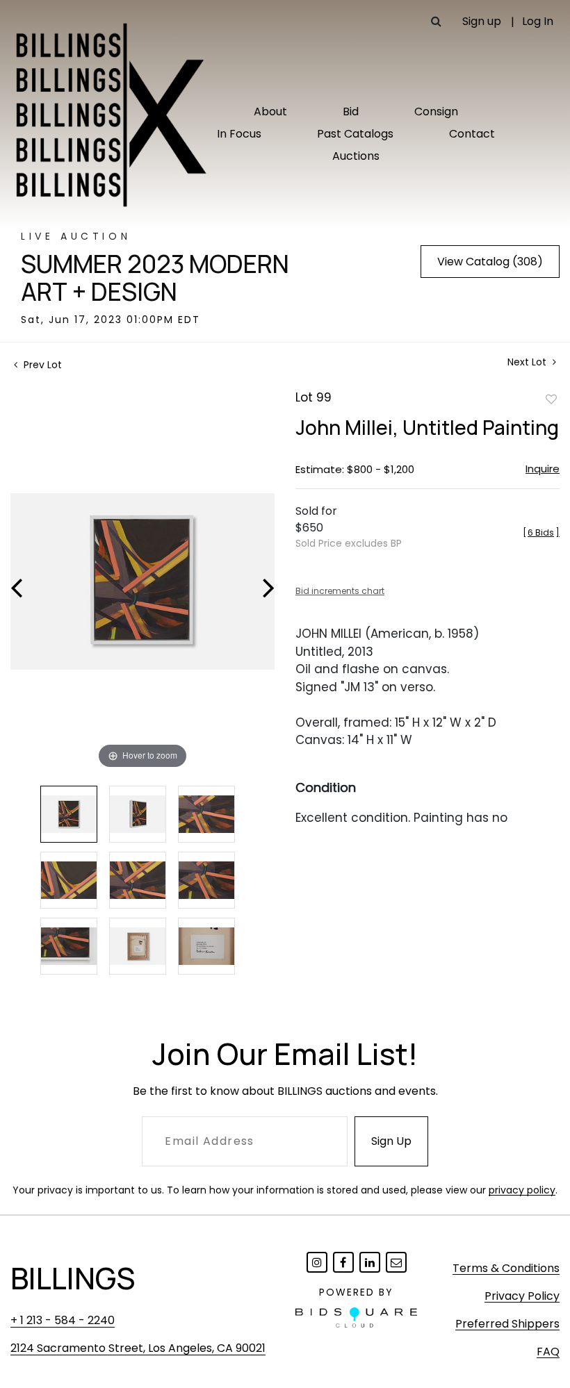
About (270, 111)
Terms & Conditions (506, 1268)
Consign (436, 111)
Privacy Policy (522, 1296)
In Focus (239, 134)
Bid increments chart (339, 591)
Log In (537, 21)
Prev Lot (41, 365)
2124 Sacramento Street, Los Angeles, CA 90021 (138, 1348)
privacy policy (522, 1190)
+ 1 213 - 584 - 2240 (62, 1320)
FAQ (548, 1352)
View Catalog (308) (490, 262)
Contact (472, 134)
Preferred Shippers (507, 1324)
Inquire (543, 468)
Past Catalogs (355, 134)
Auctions (356, 156)
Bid (351, 111)
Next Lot (528, 362)
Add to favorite (551, 398)
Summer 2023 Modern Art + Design (155, 277)
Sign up (481, 21)
